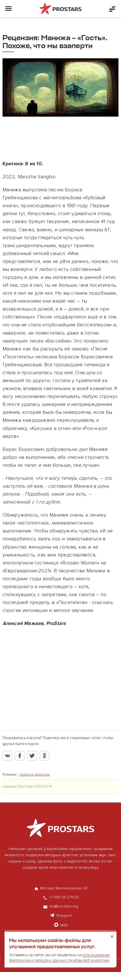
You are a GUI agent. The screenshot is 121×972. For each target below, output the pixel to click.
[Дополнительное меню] (112, 8)
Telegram (64, 915)
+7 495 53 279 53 (64, 897)
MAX (64, 925)
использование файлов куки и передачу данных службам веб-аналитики (59, 957)
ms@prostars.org (63, 906)
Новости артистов (34, 774)
